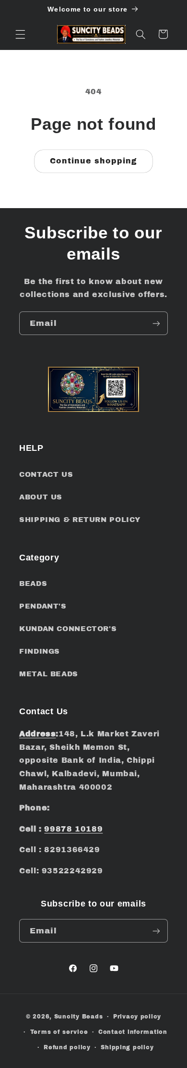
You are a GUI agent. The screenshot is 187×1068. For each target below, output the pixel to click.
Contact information (132, 1032)
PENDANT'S (43, 606)
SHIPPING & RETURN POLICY (79, 519)
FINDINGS (39, 651)
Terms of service (59, 1032)
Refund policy (67, 1047)
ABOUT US (40, 497)
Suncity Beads (78, 1016)
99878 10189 (73, 829)
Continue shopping (94, 161)
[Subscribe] (156, 323)
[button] (20, 34)
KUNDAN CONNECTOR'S (68, 629)
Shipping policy (127, 1047)
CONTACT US (46, 474)
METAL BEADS (48, 674)
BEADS (33, 583)
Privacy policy (137, 1016)
